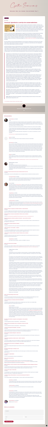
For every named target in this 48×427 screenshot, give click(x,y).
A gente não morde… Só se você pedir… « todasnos (11, 227)
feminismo (13, 101)
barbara (10, 154)
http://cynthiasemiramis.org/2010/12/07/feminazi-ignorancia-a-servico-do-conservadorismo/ (20, 216)
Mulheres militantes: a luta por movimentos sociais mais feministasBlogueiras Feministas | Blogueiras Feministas (20, 364)
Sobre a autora (12, 11)
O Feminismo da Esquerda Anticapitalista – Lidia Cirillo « (12, 327)
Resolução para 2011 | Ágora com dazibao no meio (11, 348)
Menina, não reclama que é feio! (9, 358)
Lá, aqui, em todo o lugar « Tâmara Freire (10, 369)
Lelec (10, 305)
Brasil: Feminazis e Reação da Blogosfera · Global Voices (12, 332)
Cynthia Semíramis (12, 200)
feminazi (11, 101)
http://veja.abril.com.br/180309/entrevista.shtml (34, 310)
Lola (9, 183)
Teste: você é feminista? (30, 11)
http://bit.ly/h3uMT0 (18, 184)
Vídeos (17, 11)
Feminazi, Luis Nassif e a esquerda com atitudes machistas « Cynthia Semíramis (16, 208)
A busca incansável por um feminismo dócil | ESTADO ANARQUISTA (14, 299)
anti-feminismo (7, 101)
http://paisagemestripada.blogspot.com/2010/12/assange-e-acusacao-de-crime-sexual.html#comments (23, 159)
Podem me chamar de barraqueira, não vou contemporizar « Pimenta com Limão (16, 323)
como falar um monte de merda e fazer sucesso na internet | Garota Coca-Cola (16, 171)
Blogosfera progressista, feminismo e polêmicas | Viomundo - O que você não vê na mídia (17, 218)
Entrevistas (23, 11)
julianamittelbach (11, 400)
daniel (10, 137)
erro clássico (18, 28)
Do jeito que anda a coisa (12, 134)
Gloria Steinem (18, 101)
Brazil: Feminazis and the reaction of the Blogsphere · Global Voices (14, 343)
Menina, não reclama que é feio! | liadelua (10, 243)
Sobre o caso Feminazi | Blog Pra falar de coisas (11, 294)
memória (6, 18)
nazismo (21, 101)
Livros (20, 11)
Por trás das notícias (12, 176)
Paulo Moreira (11, 142)
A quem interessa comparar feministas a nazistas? (11, 223)
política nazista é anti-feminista (31, 38)
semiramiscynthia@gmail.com (24, 108)
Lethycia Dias (11, 390)
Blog (36, 11)
